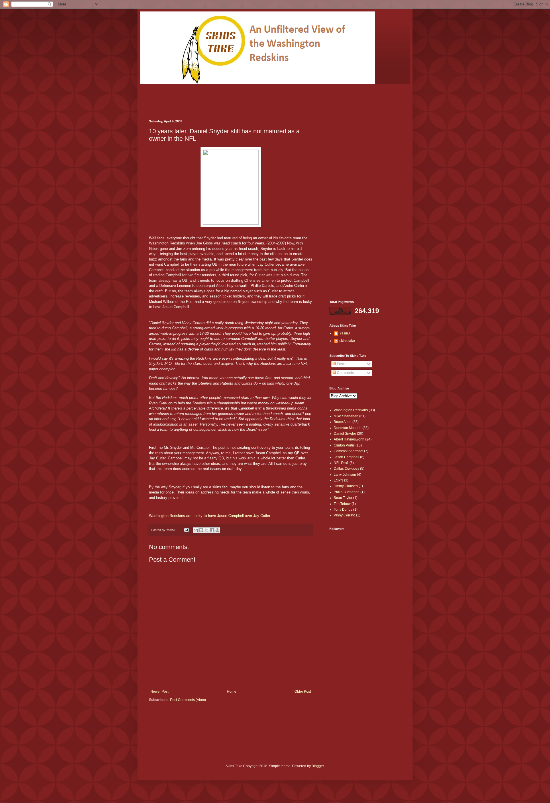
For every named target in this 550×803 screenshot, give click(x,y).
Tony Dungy (343, 510)
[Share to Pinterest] (217, 530)
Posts (340, 364)
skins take (347, 341)
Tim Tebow (342, 504)
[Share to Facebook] (212, 530)
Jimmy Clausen (346, 486)
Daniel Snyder (345, 434)
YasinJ (344, 333)
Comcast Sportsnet (348, 451)
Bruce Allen (342, 422)
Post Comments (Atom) (188, 700)
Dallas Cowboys (346, 469)
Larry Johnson (345, 475)
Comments (345, 373)
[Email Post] (186, 530)
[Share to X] (206, 530)
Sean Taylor (343, 498)
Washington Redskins (351, 410)
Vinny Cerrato (344, 515)
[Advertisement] (253, 96)
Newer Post (159, 692)
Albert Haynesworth (349, 439)
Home (231, 692)
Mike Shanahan (346, 416)
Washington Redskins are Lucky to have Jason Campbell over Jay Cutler (209, 516)
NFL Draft (341, 463)
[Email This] (196, 530)
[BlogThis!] (201, 530)
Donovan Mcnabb (348, 428)
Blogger (318, 766)
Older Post (302, 692)
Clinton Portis (344, 445)
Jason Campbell (346, 457)
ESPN (338, 480)
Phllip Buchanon (347, 492)
